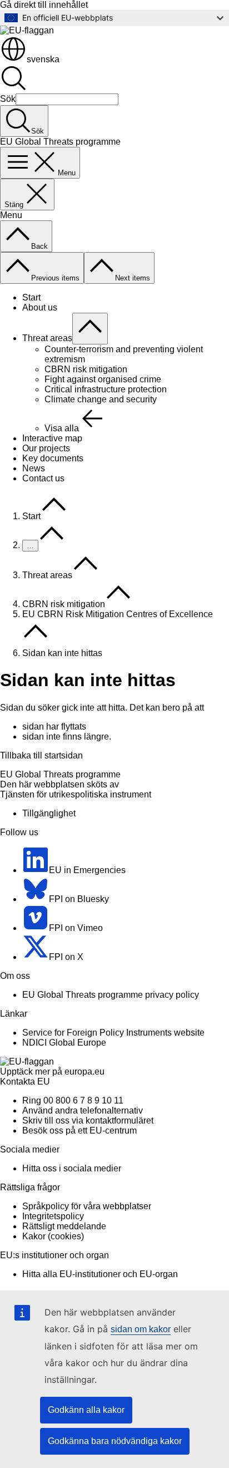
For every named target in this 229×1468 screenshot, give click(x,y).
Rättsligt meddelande (64, 1226)
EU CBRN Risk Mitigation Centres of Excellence (117, 614)
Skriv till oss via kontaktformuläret (87, 1120)
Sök (8, 99)
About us (39, 307)
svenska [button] (43, 59)
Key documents (52, 458)
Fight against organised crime (102, 379)
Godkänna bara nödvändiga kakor (115, 1441)
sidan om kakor (141, 1329)
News (33, 468)
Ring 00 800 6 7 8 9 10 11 (72, 1100)
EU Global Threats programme (60, 774)
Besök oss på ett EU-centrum (79, 1130)
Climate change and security (100, 399)
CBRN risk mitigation (85, 369)
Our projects (46, 448)
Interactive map (52, 438)
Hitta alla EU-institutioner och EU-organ (100, 1274)
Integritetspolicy (53, 1216)
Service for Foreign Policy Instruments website (113, 1032)
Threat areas (47, 338)
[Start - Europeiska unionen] (27, 30)
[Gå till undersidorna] (90, 328)
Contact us (43, 478)
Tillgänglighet (49, 813)
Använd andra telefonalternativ (82, 1110)
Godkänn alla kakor (86, 1410)
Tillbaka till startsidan (41, 755)
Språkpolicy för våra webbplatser (86, 1206)
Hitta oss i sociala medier (71, 1168)
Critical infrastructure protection (105, 389)
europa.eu (84, 1071)
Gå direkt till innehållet (44, 4)
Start (31, 297)
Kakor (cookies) (53, 1236)
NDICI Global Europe (64, 1042)
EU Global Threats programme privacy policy (110, 994)
